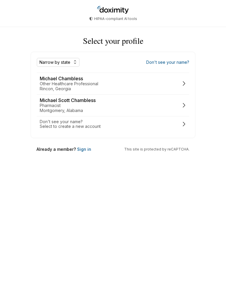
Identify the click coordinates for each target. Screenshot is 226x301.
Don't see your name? (167, 62)
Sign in (83, 149)
